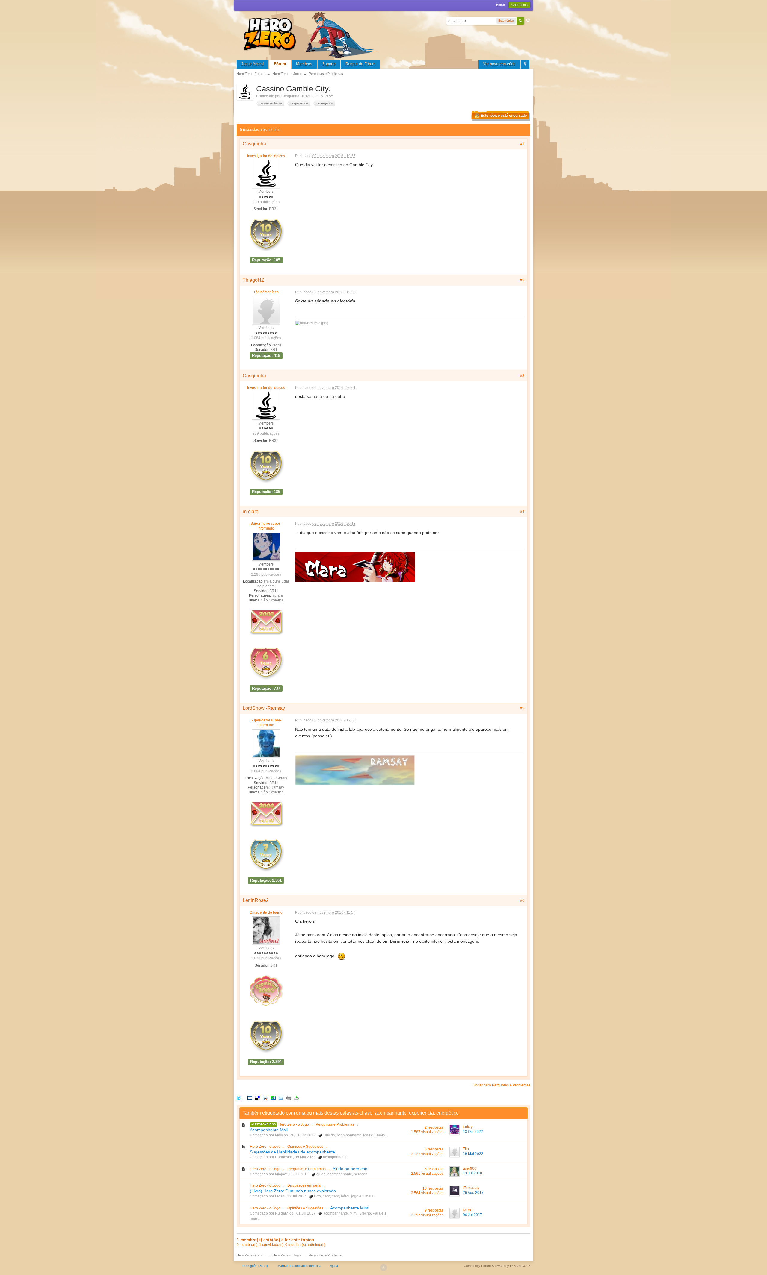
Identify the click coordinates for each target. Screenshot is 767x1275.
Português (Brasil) (255, 1266)
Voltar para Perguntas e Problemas (501, 1085)
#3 (522, 376)
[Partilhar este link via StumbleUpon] (273, 1097)
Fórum (280, 64)
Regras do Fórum (360, 64)
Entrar (500, 5)
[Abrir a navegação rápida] (525, 64)
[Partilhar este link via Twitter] (239, 1097)
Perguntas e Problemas (335, 1124)
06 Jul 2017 (472, 1215)
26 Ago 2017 (473, 1193)
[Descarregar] (296, 1097)
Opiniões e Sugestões (305, 1146)
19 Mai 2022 (473, 1154)
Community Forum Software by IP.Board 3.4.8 (497, 1266)
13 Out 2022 (473, 1132)
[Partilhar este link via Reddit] (265, 1097)
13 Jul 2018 (472, 1173)
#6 (522, 900)
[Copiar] (288, 1097)
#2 (522, 280)
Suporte (329, 64)
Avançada (528, 20)
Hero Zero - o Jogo (294, 1124)
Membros (304, 64)
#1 (522, 144)
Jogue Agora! (252, 64)
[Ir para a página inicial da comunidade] (311, 34)
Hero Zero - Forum (250, 1255)
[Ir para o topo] (383, 1267)
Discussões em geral (304, 1185)
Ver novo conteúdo (499, 64)
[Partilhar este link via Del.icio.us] (257, 1097)
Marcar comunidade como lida (299, 1266)
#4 (522, 512)
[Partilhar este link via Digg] (249, 1097)
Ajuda (334, 1266)
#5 (522, 708)
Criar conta (519, 5)
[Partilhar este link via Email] (281, 1097)
